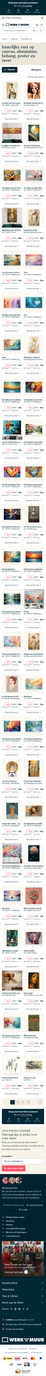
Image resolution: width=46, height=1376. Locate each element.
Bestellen (10, 1221)
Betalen (9, 1225)
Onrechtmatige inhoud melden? (16, 1352)
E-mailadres (7, 1156)
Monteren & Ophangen (16, 1232)
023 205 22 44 (36, 1205)
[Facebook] (19, 1309)
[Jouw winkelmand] (41, 25)
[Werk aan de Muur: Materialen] (42, 1289)
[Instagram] (11, 1309)
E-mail (24, 1209)
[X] (23, 1309)
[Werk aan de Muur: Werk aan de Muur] (42, 1302)
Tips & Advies (10, 1296)
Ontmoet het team (13, 1272)
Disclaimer (33, 1348)
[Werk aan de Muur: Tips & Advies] (42, 1296)
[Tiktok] (27, 1309)
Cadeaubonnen (13, 1236)
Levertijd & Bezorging (15, 1228)
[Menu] (3, 25)
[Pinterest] (15, 1309)
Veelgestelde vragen (15, 1217)
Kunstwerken (9, 1283)
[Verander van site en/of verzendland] (42, 18)
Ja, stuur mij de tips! (13, 1168)
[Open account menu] (36, 25)
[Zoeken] (40, 30)
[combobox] (17, 30)
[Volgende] (39, 1102)
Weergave (36, 69)
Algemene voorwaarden (18, 1348)
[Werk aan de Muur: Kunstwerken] (42, 1283)
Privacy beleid (36, 1352)
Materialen (8, 1289)
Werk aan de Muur (13, 1302)
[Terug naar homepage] (17, 24)
